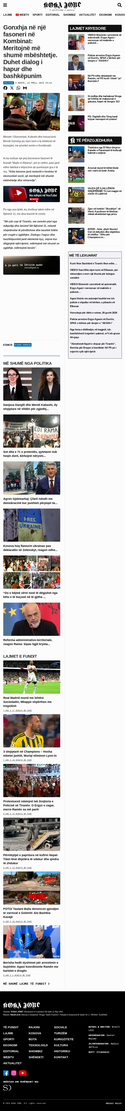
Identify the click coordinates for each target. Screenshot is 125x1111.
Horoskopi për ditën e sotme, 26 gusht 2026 (93, 312)
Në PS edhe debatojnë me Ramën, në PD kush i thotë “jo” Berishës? (105, 78)
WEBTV (24, 14)
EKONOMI (105, 14)
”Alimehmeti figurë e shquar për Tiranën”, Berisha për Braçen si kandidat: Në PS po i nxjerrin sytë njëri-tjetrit (93, 347)
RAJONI (34, 1027)
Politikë (8, 83)
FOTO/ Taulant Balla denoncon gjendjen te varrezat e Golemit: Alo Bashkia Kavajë (31, 913)
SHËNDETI (36, 1057)
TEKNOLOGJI (38, 1045)
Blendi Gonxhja (23, 345)
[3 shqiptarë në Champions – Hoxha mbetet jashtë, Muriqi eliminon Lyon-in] (31, 730)
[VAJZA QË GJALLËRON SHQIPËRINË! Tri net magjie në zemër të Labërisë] (76, 195)
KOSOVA (35, 1033)
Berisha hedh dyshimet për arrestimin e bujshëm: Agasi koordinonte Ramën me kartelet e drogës (30, 966)
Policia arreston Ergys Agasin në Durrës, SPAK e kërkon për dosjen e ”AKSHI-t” (104, 58)
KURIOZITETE (64, 1039)
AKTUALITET (87, 14)
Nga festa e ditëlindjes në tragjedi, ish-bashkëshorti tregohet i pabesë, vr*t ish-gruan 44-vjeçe (95, 333)
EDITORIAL (53, 14)
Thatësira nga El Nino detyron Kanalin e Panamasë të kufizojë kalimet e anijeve (105, 150)
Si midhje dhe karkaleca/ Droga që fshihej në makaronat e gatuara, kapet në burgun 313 (104, 99)
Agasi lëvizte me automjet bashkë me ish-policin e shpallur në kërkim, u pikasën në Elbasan (92, 302)
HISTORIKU (62, 1051)
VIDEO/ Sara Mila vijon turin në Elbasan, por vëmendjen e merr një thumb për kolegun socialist (94, 274)
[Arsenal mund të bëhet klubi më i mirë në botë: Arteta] (76, 174)
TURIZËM (60, 1033)
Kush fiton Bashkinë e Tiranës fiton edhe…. (93, 263)
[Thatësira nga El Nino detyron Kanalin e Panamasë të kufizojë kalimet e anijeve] (76, 154)
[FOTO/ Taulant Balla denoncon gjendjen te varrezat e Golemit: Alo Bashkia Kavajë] (31, 888)
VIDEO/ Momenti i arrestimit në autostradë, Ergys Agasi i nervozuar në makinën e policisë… (104, 39)
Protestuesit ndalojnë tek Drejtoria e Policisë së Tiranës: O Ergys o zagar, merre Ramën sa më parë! (28, 805)
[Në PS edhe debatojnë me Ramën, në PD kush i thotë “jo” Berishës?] (76, 82)
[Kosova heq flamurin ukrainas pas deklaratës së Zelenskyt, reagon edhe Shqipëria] (31, 525)
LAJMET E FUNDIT (20, 656)
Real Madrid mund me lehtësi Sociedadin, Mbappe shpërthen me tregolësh (27, 702)
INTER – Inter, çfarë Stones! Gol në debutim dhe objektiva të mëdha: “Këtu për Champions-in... (104, 233)
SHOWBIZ (69, 14)
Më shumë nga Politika (27, 363)
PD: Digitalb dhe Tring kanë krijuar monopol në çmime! (103, 118)
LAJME (7, 14)
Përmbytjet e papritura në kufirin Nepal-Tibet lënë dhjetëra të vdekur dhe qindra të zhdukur (31, 859)
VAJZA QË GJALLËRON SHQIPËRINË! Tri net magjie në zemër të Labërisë (105, 191)
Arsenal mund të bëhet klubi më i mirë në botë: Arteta (103, 169)
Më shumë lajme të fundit (25, 983)
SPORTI (37, 14)
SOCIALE (60, 1027)
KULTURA (61, 1045)
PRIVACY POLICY (114, 1103)
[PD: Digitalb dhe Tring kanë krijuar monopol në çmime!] (76, 123)
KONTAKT (61, 1057)
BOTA (33, 1039)
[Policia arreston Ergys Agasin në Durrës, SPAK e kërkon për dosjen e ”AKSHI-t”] (76, 62)
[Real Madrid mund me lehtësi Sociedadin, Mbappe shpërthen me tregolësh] (31, 677)
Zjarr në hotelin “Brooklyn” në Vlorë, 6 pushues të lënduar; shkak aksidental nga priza (104, 211)
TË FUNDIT (11, 1027)
